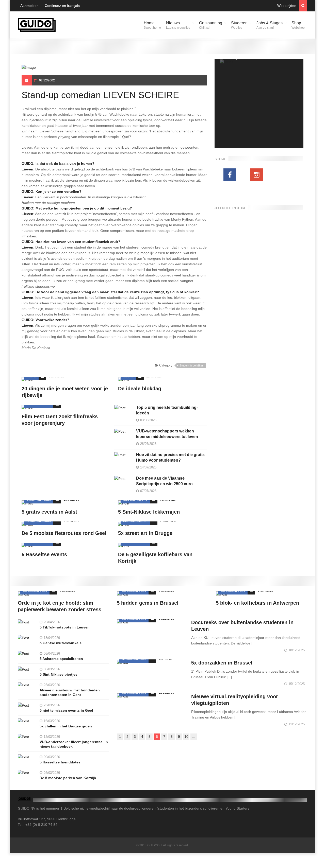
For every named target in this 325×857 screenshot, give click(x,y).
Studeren (239, 25)
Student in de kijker (191, 365)
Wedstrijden (286, 6)
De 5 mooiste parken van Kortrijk (68, 778)
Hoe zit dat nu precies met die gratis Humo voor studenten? (170, 457)
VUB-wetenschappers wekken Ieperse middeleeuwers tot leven (167, 434)
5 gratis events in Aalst (49, 512)
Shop (298, 25)
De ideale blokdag (139, 388)
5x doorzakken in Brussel (221, 663)
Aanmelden (29, 6)
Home (152, 25)
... (193, 736)
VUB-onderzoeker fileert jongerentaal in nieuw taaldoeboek (74, 744)
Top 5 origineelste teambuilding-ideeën (167, 410)
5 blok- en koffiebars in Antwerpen (257, 603)
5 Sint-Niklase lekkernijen (149, 512)
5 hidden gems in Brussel (147, 603)
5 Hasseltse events (44, 554)
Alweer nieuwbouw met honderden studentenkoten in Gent (70, 692)
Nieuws (178, 25)
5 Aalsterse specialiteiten (61, 659)
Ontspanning (210, 25)
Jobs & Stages (269, 25)
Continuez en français (62, 6)
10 (186, 736)
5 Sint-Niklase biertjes (58, 674)
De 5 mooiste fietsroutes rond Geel (64, 533)
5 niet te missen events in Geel (66, 710)
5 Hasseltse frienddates (60, 762)
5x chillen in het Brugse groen (66, 726)
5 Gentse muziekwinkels (61, 643)
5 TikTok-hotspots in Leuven (65, 627)
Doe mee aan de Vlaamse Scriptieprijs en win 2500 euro (164, 481)
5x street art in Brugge (145, 533)
